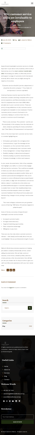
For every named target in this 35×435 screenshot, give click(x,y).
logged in (11, 287)
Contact (6, 379)
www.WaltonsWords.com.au (12, 397)
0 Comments (7, 43)
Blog (19, 25)
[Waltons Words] (5, 3)
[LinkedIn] (14, 270)
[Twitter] (11, 270)
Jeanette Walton (27, 40)
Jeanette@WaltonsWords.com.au (13, 394)
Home (14, 25)
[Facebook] (8, 270)
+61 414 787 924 (8, 390)
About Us (7, 370)
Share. (3, 270)
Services (7, 373)
